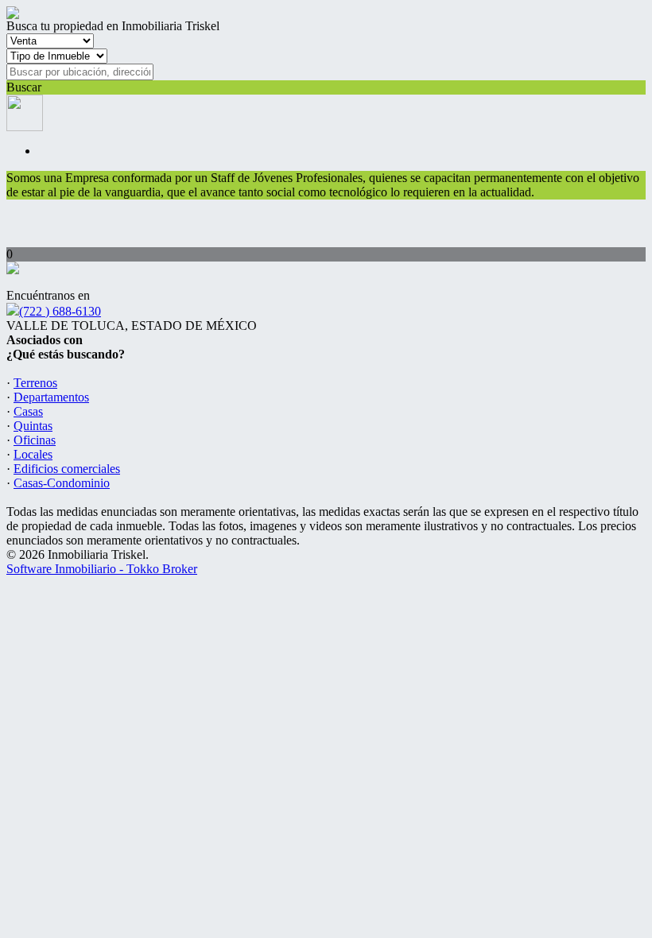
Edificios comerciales (67, 468)
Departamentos (51, 397)
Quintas (33, 425)
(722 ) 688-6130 (60, 311)
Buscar (23, 87)
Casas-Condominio (62, 483)
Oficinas (35, 440)
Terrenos (35, 383)
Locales (33, 454)
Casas (28, 411)
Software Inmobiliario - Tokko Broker (101, 569)
